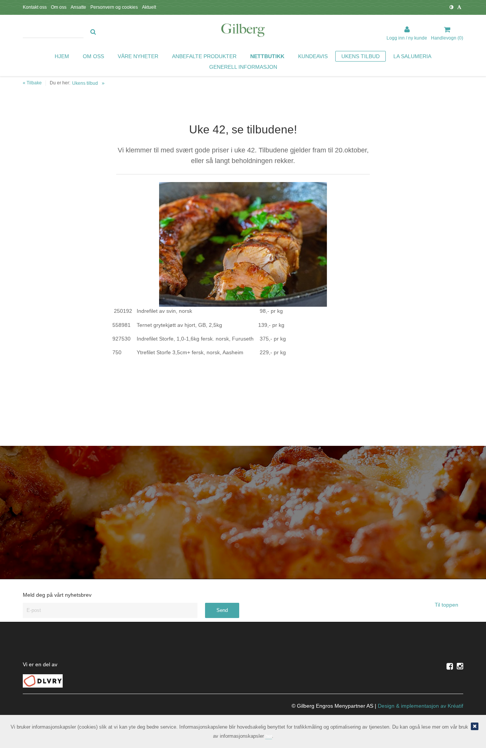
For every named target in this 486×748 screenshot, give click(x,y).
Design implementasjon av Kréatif (420, 706)
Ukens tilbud (85, 83)
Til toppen (447, 605)
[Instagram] (460, 666)
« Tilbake (32, 83)
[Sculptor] (243, 31)
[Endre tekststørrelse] (459, 7)
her (268, 736)
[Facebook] (450, 666)
